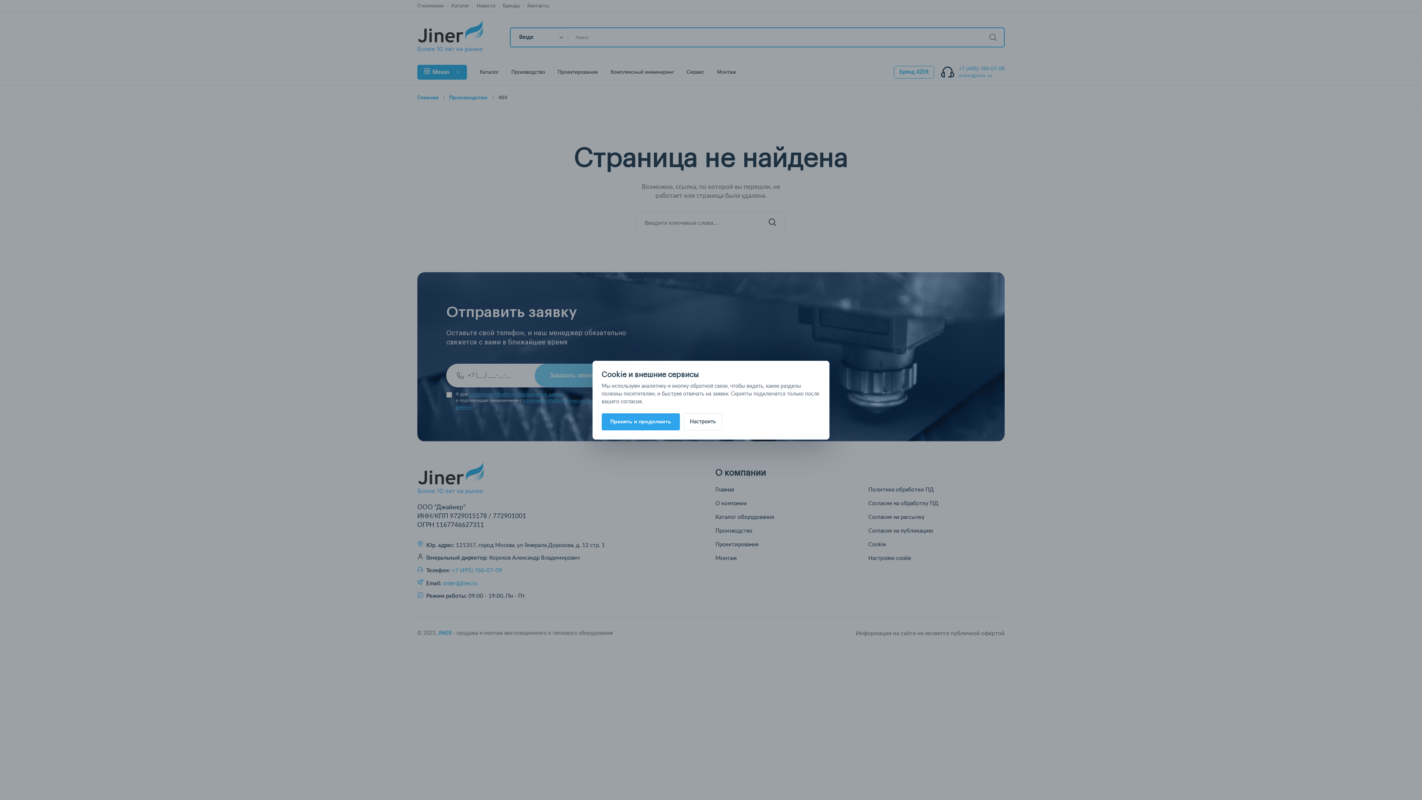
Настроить (703, 421)
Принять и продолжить (640, 421)
